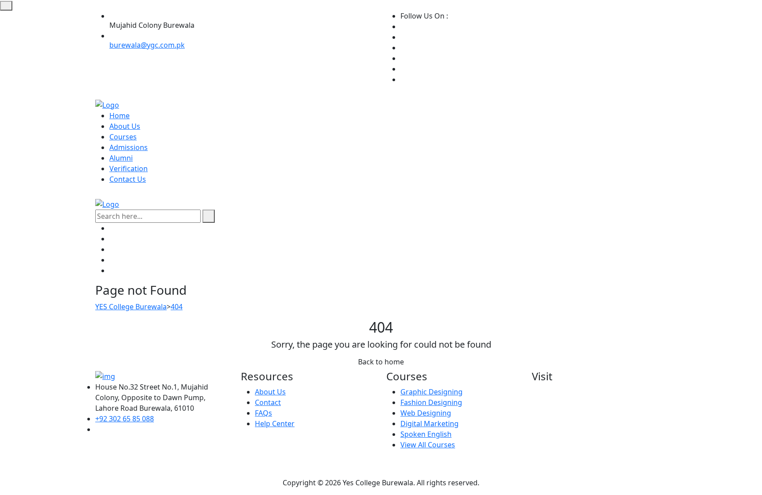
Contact (268, 402)
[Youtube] (403, 79)
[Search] (208, 216)
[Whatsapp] (403, 58)
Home (119, 115)
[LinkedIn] (403, 69)
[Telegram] (112, 270)
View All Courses (427, 445)
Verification (128, 168)
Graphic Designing (431, 392)
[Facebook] (403, 26)
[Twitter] (403, 47)
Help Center (275, 423)
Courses (123, 137)
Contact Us (127, 179)
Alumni (121, 158)
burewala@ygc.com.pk (147, 45)
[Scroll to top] (6, 6)
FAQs (263, 413)
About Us (124, 126)
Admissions (128, 147)
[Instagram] (403, 37)
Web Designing (425, 413)
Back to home (381, 362)
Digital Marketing (429, 423)
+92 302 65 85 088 (124, 419)
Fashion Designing (431, 402)
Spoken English (426, 434)
